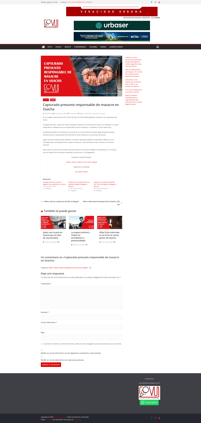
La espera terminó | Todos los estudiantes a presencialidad (81, 236)
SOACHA (58, 47)
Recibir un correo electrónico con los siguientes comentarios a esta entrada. (71, 353)
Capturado (88, 113)
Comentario (46, 284)
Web (42, 332)
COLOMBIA (93, 47)
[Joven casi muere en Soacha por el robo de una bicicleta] (53, 217)
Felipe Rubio (48, 113)
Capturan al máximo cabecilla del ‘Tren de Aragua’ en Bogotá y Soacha (105, 184)
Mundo (103, 47)
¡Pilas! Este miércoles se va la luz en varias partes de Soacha (109, 235)
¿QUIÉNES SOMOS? (116, 47)
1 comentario (73, 113)
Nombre (45, 312)
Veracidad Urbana (81, 172)
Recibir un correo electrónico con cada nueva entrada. (62, 360)
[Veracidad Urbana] (43, 46)
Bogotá (46, 100)
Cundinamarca (80, 47)
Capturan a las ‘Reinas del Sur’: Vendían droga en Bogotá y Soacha (79, 184)
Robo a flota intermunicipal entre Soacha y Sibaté (101, 203)
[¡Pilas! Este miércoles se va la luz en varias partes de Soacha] (109, 217)
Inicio (50, 47)
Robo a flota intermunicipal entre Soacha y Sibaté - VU (70, 268)
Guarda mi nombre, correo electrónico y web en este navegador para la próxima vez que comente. (83, 344)
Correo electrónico (49, 322)
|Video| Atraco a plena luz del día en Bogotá (81, 162)
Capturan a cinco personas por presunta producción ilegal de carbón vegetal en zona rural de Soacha (133, 61)
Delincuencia (96, 113)
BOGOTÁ (68, 47)
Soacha (53, 100)
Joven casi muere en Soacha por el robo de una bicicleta (52, 235)
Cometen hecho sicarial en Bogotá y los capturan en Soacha (54, 183)
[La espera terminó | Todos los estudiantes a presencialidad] (81, 217)
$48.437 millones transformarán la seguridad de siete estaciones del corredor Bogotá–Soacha (133, 99)
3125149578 (151, 402)
